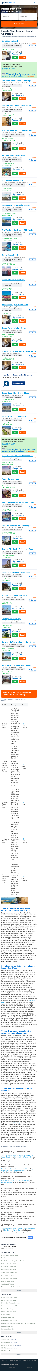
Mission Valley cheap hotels (9, 1278)
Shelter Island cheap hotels (9, 1272)
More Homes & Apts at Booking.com (17, 375)
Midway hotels (5, 1314)
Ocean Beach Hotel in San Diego (15, 393)
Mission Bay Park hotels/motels (10, 1303)
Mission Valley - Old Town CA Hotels (12, 1287)
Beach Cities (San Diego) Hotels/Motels (12, 1261)
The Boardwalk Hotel (21, 1169)
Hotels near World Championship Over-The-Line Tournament (18, 1323)
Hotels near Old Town (7, 1326)
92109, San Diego (6, 1345)
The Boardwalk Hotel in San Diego (16, 106)
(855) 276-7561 (8, 68)
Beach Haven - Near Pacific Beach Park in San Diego (18, 502)
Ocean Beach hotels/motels (9, 1306)
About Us (10, 1360)
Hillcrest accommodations (8, 1269)
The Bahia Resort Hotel (8, 1155)
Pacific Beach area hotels (8, 1258)
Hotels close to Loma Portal (9, 1320)
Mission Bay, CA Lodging (8, 1267)
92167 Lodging (5, 1342)
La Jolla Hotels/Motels (7, 1281)
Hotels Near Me (31, 1360)
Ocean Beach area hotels (8, 1264)
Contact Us (4, 1360)
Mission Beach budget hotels (9, 1255)
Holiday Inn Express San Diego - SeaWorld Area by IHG (15, 595)
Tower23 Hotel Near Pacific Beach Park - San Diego (19, 351)
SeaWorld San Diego (14, 1123)
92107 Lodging (5, 1348)
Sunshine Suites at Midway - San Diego (18, 642)
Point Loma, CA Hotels (7, 1275)
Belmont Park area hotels (8, 1300)
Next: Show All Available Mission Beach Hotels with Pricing (17, 693)
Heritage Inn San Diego (11, 619)
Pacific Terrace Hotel (10, 479)
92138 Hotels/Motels (7, 1351)
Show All (19, 1290)
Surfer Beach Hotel (10, 255)
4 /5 (22, 724)
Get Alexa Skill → (30, 76)
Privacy (24, 1360)
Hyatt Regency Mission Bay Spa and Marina (17, 130)
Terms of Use (17, 1360)
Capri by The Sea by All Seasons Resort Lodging (18, 549)
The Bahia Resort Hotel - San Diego (16, 81)
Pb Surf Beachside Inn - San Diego (16, 526)
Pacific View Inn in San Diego (14, 416)
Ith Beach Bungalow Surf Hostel (15, 305)
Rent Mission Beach (10, 41)
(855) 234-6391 (13, 1364)
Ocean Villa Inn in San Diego (13, 280)
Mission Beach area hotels (9, 1297)
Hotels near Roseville (7, 1329)
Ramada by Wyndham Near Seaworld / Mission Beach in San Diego (18, 665)
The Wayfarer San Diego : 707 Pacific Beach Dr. (17, 230)
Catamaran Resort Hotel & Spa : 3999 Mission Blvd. (17, 205)
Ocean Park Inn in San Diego (14, 328)
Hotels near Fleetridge (7, 1317)
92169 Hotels (5, 1339)
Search (30, 1237)
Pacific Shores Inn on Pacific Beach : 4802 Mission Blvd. (17, 572)
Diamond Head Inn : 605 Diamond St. (17, 456)
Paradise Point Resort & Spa (13, 155)
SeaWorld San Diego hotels (9, 1309)
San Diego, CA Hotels (7, 1284)
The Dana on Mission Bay (12, 180)
